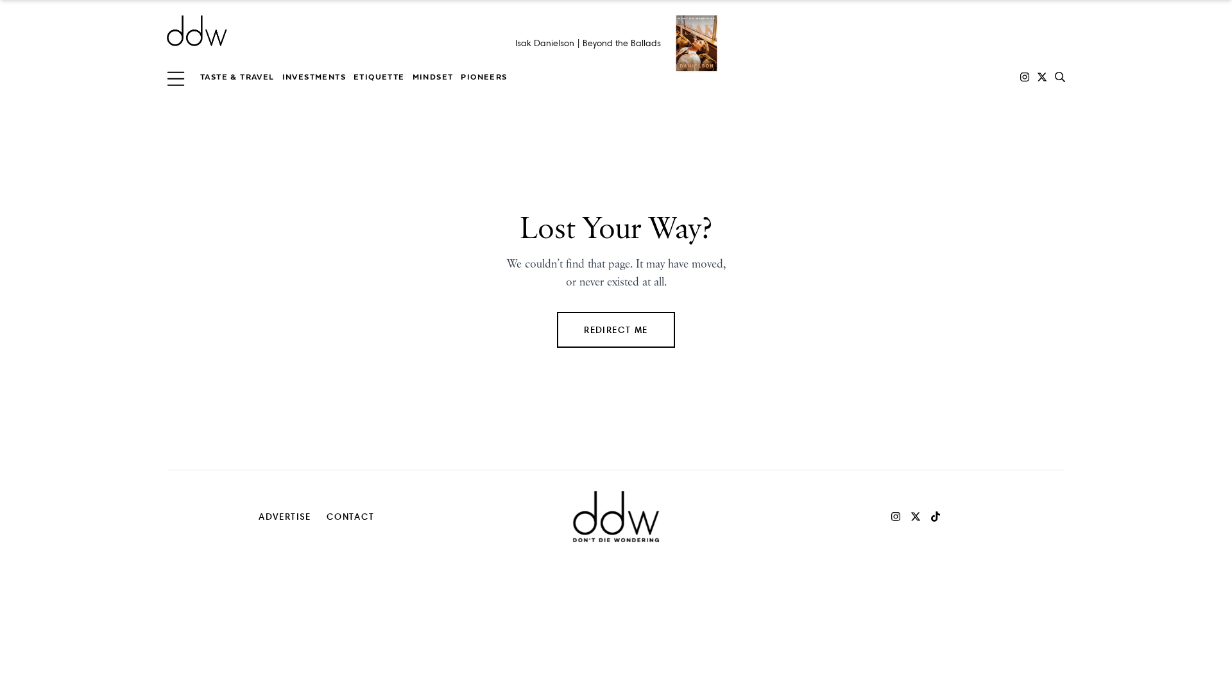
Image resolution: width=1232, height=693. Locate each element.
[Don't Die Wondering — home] (290, 30)
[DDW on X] (1042, 77)
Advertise (285, 516)
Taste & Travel (237, 77)
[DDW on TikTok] (935, 516)
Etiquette (379, 77)
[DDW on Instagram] (1024, 77)
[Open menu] (176, 77)
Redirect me (615, 329)
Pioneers (484, 77)
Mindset (433, 77)
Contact (351, 516)
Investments (314, 77)
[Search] (1060, 77)
